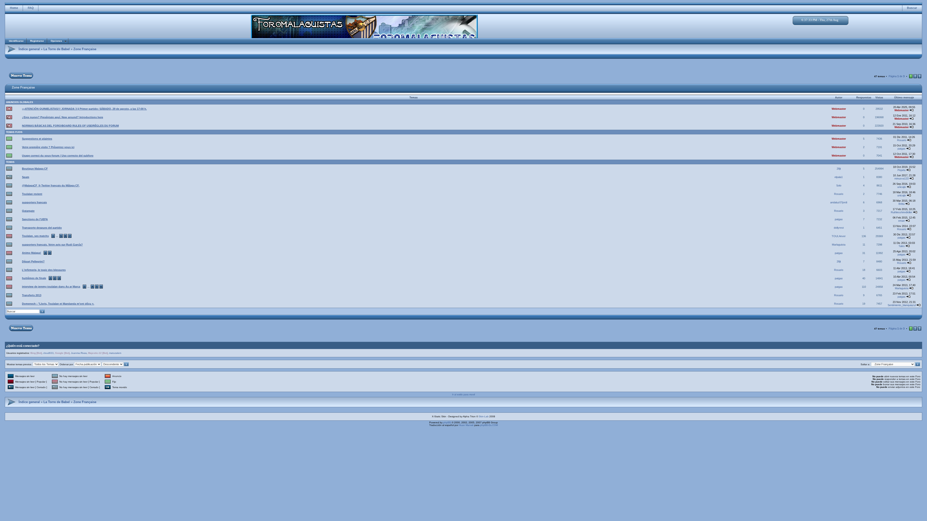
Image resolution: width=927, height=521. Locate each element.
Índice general (29, 49)
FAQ (31, 8)
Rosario (901, 140)
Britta (902, 203)
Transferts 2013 (31, 295)
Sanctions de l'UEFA (35, 219)
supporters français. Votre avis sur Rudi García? (52, 244)
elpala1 (839, 177)
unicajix (901, 186)
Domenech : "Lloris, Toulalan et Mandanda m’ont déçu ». (58, 303)
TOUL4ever (839, 236)
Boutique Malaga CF (35, 168)
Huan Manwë (466, 425)
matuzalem (115, 353)
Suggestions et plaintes (37, 138)
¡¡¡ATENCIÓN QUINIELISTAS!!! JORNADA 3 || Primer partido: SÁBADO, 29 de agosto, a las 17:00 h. (84, 108)
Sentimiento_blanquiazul (902, 305)
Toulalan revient (32, 193)
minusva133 (901, 178)
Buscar (912, 8)
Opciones (56, 41)
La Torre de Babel (56, 49)
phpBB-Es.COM (489, 425)
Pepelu (902, 170)
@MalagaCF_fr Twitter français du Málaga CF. (50, 185)
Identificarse (16, 41)
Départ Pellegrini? (33, 261)
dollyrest (839, 227)
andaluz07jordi (838, 202)
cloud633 (48, 353)
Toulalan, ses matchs (35, 235)
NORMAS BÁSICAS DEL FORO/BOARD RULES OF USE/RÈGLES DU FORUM (70, 125)
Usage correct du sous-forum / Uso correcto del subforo (57, 155)
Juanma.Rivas (79, 353)
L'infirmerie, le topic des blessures (44, 269)
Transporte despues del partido (42, 227)
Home (14, 8)
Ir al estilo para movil (463, 394)
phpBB (447, 422)
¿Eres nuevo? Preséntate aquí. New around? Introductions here (62, 117)
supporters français (34, 202)
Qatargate (28, 210)
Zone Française (84, 49)
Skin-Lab (484, 416)
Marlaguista (838, 244)
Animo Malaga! (31, 252)
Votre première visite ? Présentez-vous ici (48, 147)
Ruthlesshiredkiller (901, 212)
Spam (25, 177)
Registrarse (37, 41)
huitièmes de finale (34, 278)
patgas (902, 148)
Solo (838, 185)
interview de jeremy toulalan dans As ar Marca (51, 286)
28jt (839, 168)
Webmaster (839, 108)
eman (901, 220)
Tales (902, 246)
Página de (897, 76)
